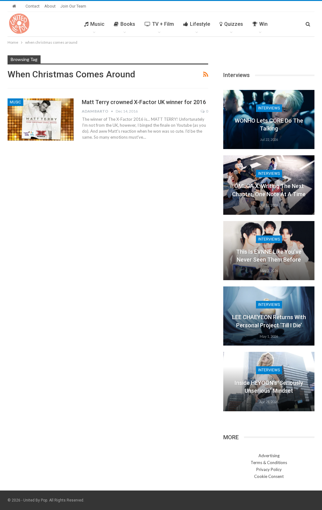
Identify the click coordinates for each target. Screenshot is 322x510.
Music (97, 24)
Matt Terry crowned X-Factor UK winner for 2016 (144, 102)
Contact (32, 6)
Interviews (269, 108)
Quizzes (233, 24)
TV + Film (163, 24)
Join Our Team (73, 6)
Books (127, 24)
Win (263, 24)
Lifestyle (200, 24)
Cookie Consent (269, 476)
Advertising (269, 455)
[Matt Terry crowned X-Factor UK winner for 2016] (41, 119)
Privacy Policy (269, 469)
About (50, 6)
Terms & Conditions (269, 462)
